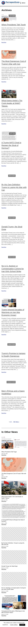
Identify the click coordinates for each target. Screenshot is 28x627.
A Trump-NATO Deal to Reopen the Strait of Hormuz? (11, 145)
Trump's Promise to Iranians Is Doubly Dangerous (13, 354)
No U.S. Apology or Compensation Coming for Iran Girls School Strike (12, 268)
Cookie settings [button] (14, 624)
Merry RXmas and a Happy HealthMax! (13, 392)
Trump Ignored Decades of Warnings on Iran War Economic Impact (12, 312)
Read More (3, 42)
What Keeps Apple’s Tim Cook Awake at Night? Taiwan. (11, 103)
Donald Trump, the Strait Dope (11, 228)
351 (14, 421)
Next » (17, 421)
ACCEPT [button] (22, 624)
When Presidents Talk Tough (13, 25)
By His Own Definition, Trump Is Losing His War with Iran (14, 187)
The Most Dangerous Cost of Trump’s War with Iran (13, 62)
